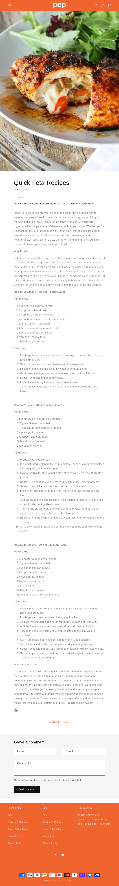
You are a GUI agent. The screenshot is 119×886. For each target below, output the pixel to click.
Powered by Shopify (67, 881)
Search (11, 815)
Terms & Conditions (18, 829)
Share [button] (21, 197)
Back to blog (61, 722)
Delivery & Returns (18, 822)
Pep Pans (55, 881)
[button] (9, 5)
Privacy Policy (15, 843)
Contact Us (14, 836)
